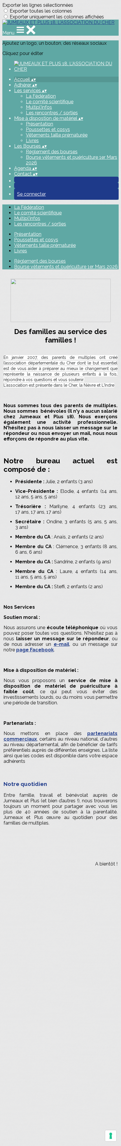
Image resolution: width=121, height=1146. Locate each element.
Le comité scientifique (49, 101)
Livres (32, 140)
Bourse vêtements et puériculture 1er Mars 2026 (66, 266)
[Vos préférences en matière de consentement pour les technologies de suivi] (110, 1135)
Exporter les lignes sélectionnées (37, 5)
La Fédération (41, 96)
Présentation (39, 124)
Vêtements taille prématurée (57, 135)
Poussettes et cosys (48, 129)
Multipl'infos (39, 107)
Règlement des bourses (52, 151)
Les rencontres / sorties (52, 113)
